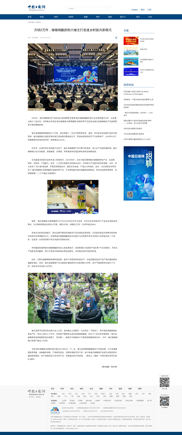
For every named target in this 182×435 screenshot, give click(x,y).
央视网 (97, 400)
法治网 (92, 403)
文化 (150, 17)
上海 (110, 394)
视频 (86, 17)
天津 (69, 394)
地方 (138, 17)
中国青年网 (107, 400)
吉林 (95, 394)
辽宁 (89, 394)
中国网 (80, 400)
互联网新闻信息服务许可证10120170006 (88, 408)
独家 (130, 389)
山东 (143, 394)
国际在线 (89, 400)
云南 (104, 396)
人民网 (64, 400)
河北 (76, 394)
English (135, 10)
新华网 (72, 400)
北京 (63, 394)
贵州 (98, 396)
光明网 (53, 403)
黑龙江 (103, 394)
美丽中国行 (143, 49)
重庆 (85, 396)
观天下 (123, 17)
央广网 (149, 400)
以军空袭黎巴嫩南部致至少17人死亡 (137, 139)
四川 (91, 396)
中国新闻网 (72, 403)
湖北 (52, 396)
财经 (81, 389)
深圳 (130, 396)
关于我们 (31, 397)
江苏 (117, 394)
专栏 (98, 17)
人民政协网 (83, 403)
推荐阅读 (129, 84)
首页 (30, 17)
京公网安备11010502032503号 (71, 411)
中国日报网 (31, 22)
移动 (143, 10)
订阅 (149, 10)
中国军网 (62, 403)
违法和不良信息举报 (68, 408)
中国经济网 (118, 400)
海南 (78, 396)
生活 (91, 389)
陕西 (117, 396)
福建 (130, 394)
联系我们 (38, 397)
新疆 (124, 396)
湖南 (58, 396)
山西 (82, 394)
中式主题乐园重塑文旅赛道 (134, 134)
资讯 (56, 17)
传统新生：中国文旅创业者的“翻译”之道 (138, 99)
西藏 (111, 396)
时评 (62, 389)
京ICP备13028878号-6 (107, 411)
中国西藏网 (140, 400)
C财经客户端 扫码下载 (164, 382)
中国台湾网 (129, 400)
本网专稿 (38, 22)
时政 (42, 17)
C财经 (70, 17)
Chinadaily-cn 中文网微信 (165, 401)
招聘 (139, 389)
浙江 (123, 394)
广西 (71, 396)
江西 (136, 394)
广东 (65, 396)
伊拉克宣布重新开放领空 (133, 128)
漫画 (110, 17)
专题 (126, 30)
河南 (149, 394)
